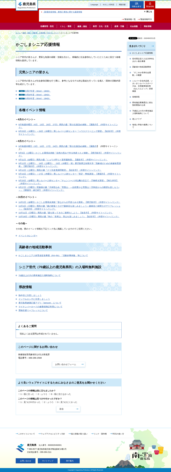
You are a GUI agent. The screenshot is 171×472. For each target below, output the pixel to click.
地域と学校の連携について (142, 126)
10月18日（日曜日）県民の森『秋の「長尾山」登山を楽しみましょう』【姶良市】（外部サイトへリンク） (68, 216)
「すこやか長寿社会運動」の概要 (141, 74)
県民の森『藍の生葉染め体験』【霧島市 (78, 146)
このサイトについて (26, 434)
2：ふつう (42, 394)
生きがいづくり (53, 33)
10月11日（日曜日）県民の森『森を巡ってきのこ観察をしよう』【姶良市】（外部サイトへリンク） (65, 213)
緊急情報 (150, 6)
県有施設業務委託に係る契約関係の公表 (142, 104)
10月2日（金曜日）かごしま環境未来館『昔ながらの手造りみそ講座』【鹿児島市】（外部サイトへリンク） (69, 202)
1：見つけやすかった (30, 402)
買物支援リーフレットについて (33, 310)
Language (94, 4)
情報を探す (137, 6)
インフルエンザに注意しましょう (34, 299)
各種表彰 (136, 97)
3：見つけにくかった (67, 402)
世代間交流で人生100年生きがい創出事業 (143, 60)
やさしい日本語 (108, 4)
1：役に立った (27, 394)
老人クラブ (137, 119)
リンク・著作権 (100, 434)
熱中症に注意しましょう (30, 295)
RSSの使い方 (118, 434)
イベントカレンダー (27, 236)
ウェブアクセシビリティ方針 (53, 434)
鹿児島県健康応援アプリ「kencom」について (39, 303)
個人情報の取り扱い (79, 434)
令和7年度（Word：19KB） (38, 91)
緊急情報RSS (146, 19)
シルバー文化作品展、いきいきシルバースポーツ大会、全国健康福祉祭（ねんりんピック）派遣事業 (142, 86)
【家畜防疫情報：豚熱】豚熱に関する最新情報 (62, 12)
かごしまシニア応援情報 (142, 53)
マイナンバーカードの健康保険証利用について (40, 307)
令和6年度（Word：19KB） (38, 95)
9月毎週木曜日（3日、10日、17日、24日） (38, 146)
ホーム (18, 33)
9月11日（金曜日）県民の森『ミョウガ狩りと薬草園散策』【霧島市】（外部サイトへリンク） (63, 160)
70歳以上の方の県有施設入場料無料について (39, 275)
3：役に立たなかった (61, 394)
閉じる (149, 12)
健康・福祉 (26, 33)
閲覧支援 (122, 4)
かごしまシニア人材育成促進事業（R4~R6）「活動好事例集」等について (53, 255)
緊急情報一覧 (130, 19)
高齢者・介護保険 (38, 33)
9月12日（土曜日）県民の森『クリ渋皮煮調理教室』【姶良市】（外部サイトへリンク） (60, 170)
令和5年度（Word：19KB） (38, 98)
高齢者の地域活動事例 (141, 67)
